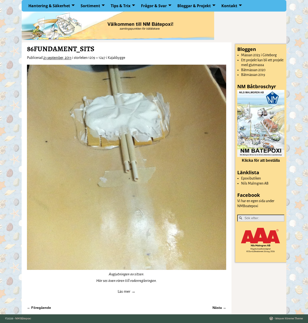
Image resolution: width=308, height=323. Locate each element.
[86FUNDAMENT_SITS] (126, 167)
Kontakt (229, 5)
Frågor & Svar (154, 5)
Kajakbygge (116, 58)
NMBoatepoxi (247, 206)
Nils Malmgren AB (255, 183)
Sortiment (90, 5)
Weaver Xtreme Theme (289, 318)
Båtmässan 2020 (253, 70)
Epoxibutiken (251, 178)
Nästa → (219, 308)
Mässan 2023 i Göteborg (259, 55)
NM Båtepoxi (23, 318)
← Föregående (39, 308)
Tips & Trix (120, 5)
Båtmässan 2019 (253, 75)
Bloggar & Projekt (194, 5)
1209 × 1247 (96, 58)
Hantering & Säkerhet (49, 5)
